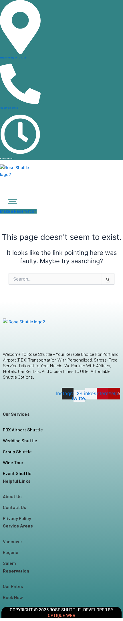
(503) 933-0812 (9, 108)
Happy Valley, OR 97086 (13, 57)
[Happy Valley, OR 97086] (20, 52)
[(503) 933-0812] (20, 103)
